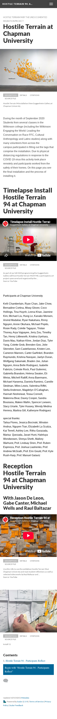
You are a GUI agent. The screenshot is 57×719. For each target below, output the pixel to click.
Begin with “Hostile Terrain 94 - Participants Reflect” (27, 669)
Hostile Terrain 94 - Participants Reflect (25, 660)
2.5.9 (25, 701)
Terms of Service (36, 701)
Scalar (19, 701)
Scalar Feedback (16, 705)
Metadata (25, 698)
